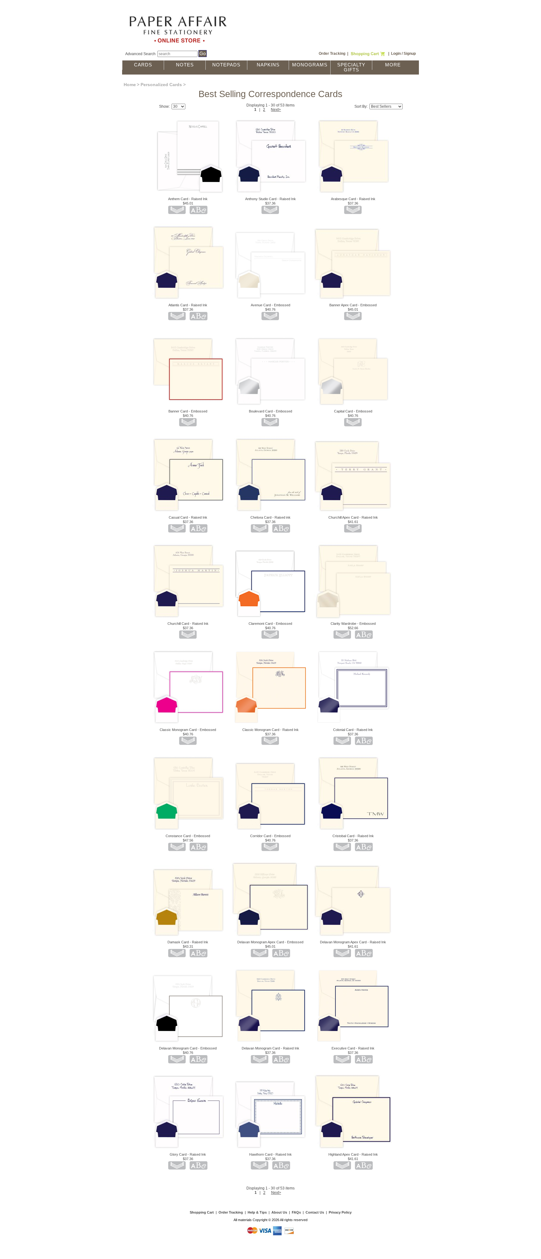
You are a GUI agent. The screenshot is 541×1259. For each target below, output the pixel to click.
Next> (276, 109)
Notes (185, 64)
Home (130, 84)
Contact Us (315, 1212)
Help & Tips (257, 1212)
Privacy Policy (340, 1212)
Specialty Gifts (351, 67)
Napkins (268, 64)
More (393, 64)
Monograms (309, 64)
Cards (143, 64)
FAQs (296, 1212)
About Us (279, 1212)
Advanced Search (140, 54)
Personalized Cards (161, 84)
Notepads (226, 64)
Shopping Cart (202, 1212)
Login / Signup (403, 53)
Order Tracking (332, 53)
